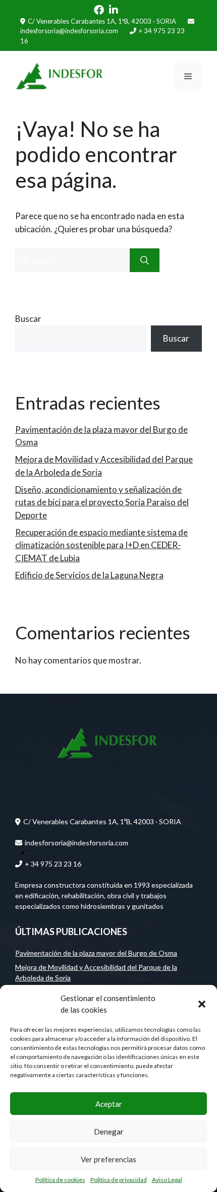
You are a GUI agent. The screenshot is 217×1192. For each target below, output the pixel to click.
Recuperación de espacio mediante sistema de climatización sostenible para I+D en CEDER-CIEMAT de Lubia (101, 545)
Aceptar (108, 1103)
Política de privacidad (118, 1179)
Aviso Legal (167, 1179)
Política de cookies (60, 1179)
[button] (202, 1004)
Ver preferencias (108, 1159)
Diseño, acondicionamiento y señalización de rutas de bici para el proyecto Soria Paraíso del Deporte (102, 502)
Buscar (28, 318)
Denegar (109, 1131)
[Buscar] (144, 260)
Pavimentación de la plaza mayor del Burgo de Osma (96, 953)
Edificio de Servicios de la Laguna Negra (89, 575)
